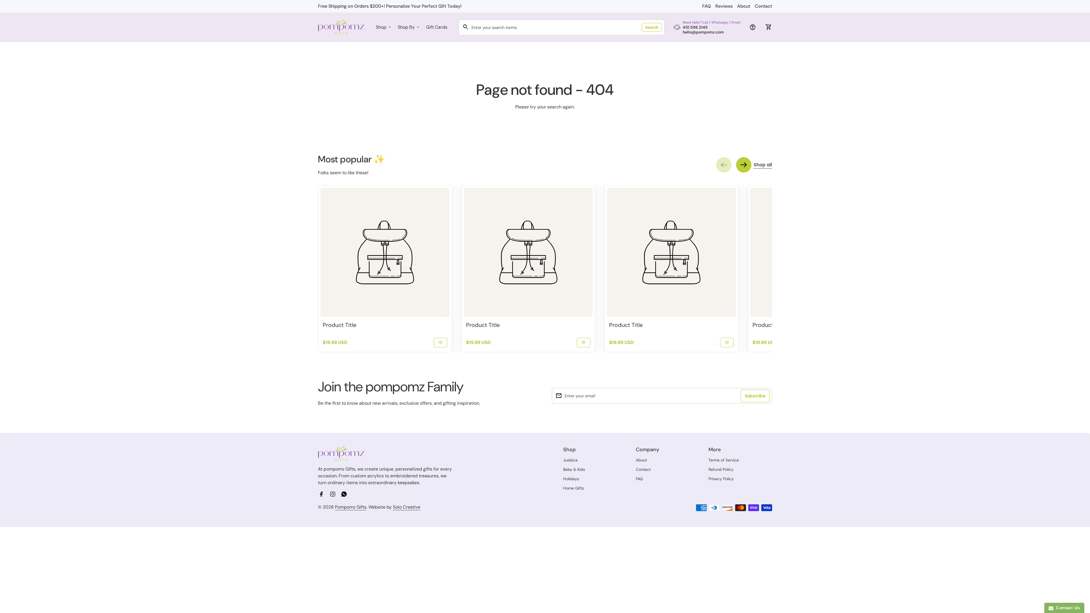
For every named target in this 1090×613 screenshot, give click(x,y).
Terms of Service (723, 460)
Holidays (571, 478)
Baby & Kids (574, 469)
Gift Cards (436, 27)
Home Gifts (573, 488)
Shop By (409, 27)
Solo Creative (406, 507)
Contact (763, 6)
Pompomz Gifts (350, 507)
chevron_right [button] (743, 165)
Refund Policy (720, 469)
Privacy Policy (721, 478)
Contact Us (1066, 607)
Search (651, 27)
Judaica (570, 460)
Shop (384, 27)
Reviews (724, 6)
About (743, 6)
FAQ (706, 6)
